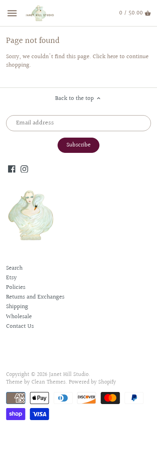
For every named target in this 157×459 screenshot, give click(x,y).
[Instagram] (24, 169)
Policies (15, 287)
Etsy (11, 277)
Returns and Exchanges (35, 297)
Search (14, 268)
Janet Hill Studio (69, 374)
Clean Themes (48, 382)
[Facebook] (12, 169)
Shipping (17, 306)
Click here (105, 56)
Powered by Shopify (92, 382)
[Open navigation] (12, 13)
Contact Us (20, 326)
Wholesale (19, 316)
